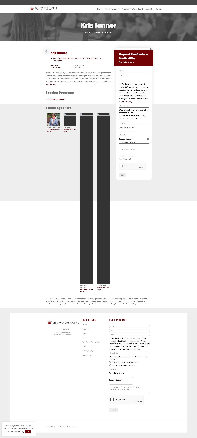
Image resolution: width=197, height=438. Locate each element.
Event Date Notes (126, 127)
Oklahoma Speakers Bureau (63, 335)
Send (122, 175)
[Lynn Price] (70, 119)
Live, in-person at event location (134, 115)
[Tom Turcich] (103, 198)
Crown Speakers (51, 426)
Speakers (85, 329)
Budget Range (115, 380)
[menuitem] (99, 8)
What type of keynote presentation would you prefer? (133, 111)
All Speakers (96, 32)
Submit (165, 9)
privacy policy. (127, 101)
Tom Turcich (102, 285)
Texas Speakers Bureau (63, 332)
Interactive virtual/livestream (133, 118)
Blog (84, 337)
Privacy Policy (87, 350)
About (84, 333)
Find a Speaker (111, 8)
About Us (149, 8)
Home (99, 8)
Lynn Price (68, 127)
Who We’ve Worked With (132, 8)
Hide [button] (28, 432)
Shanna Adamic (83, 286)
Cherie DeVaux (53, 127)
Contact (159, 8)
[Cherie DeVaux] (53, 119)
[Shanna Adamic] (86, 198)
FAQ (84, 346)
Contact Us (86, 355)
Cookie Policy (19, 431)
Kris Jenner (108, 32)
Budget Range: (126, 139)
